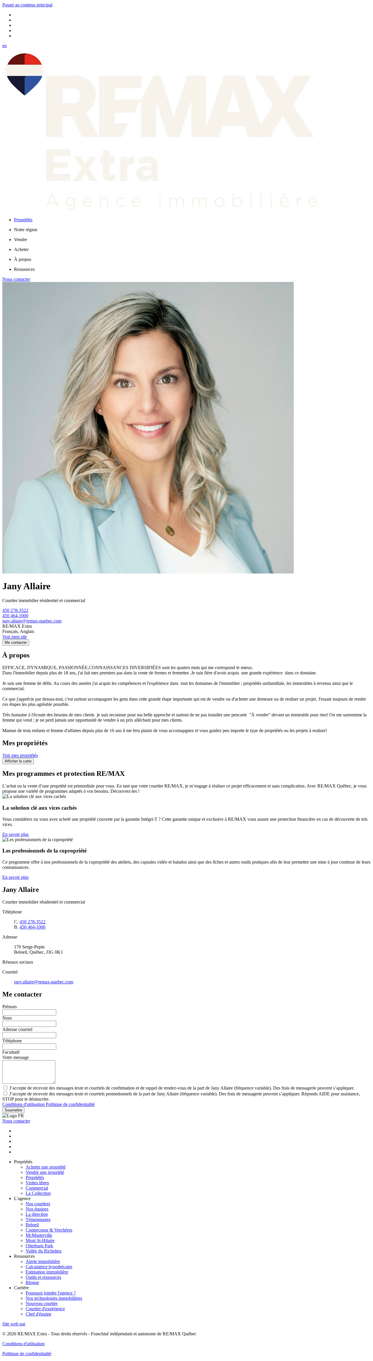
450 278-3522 (15, 610)
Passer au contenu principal (27, 4)
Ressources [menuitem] (24, 269)
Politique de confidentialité (70, 1104)
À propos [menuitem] (22, 259)
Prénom (9, 1006)
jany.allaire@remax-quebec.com (31, 620)
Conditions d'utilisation (24, 1104)
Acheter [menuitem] (21, 249)
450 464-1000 (15, 615)
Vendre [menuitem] (20, 239)
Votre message (15, 1057)
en (4, 45)
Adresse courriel (17, 1029)
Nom (7, 1018)
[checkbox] (186, 1088)
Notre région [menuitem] (25, 229)
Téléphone (12, 1040)
